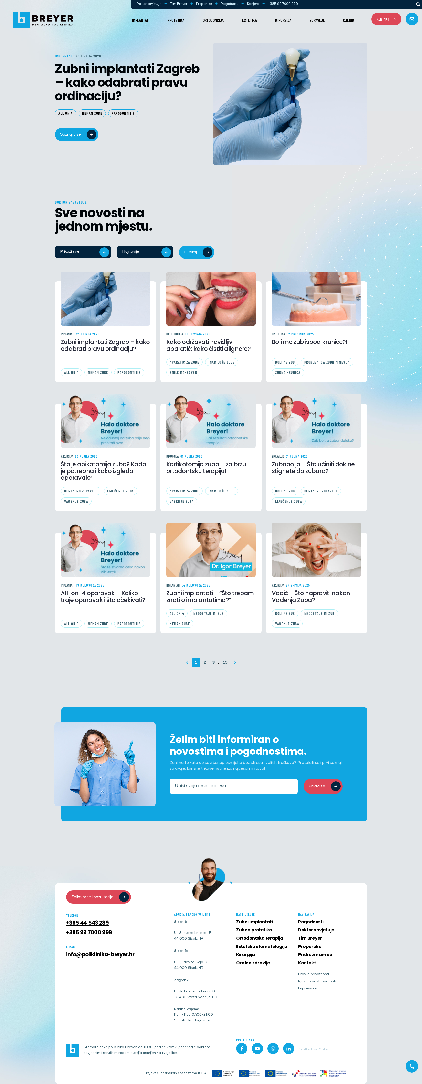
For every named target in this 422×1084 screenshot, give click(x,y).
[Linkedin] (288, 1048)
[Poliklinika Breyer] (43, 20)
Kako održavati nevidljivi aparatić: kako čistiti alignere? (208, 345)
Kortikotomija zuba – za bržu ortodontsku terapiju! (206, 468)
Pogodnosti (229, 4)
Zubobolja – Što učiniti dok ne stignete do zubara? (313, 468)
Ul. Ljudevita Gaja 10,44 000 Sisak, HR (191, 965)
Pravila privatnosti (313, 974)
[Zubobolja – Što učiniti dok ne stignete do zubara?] (316, 421)
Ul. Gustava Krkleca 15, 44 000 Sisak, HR (193, 936)
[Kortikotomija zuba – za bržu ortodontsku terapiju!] (211, 421)
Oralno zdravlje (253, 963)
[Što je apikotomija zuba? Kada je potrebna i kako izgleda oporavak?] (105, 421)
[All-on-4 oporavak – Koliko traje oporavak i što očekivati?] (105, 550)
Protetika (176, 20)
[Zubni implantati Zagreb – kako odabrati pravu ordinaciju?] (105, 299)
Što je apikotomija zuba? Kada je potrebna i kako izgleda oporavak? (103, 471)
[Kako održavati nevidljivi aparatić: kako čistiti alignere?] (211, 299)
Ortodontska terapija (259, 938)
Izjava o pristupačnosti (317, 982)
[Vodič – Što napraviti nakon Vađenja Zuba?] (316, 550)
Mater (324, 1050)
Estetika (249, 20)
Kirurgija (283, 20)
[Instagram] (273, 1048)
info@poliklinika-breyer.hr (100, 954)
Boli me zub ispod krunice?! (309, 342)
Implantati (140, 20)
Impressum (307, 989)
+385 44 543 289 (87, 923)
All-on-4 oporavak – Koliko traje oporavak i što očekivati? (103, 597)
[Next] (235, 662)
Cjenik (348, 20)
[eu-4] (276, 1073)
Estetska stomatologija (261, 946)
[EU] (223, 1073)
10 (225, 663)
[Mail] (412, 19)
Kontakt (307, 963)
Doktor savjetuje (149, 4)
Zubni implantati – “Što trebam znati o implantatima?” (210, 597)
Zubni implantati (254, 922)
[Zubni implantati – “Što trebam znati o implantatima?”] (211, 550)
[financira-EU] (249, 1073)
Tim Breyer (178, 4)
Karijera (253, 4)
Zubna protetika (254, 930)
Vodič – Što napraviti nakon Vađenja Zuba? (311, 597)
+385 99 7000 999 (283, 4)
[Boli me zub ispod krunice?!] (316, 299)
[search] (418, 4)
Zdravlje (317, 20)
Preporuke (204, 4)
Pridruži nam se (315, 954)
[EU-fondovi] (304, 1073)
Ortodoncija (213, 20)
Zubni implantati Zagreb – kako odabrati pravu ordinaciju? (127, 81)
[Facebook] (241, 1048)
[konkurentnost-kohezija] (333, 1073)
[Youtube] (257, 1048)
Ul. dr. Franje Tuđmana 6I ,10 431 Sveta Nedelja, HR (195, 995)
